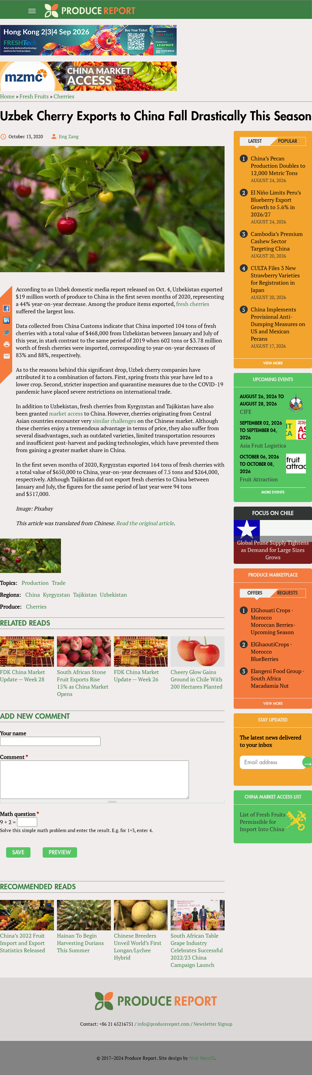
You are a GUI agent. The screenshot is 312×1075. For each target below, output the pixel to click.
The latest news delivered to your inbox (270, 741)
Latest (255, 141)
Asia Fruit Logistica (263, 445)
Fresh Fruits (34, 96)
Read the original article (145, 523)
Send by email (6, 356)
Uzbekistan (113, 594)
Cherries (64, 96)
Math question (19, 813)
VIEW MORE (273, 363)
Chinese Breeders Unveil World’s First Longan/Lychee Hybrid (137, 946)
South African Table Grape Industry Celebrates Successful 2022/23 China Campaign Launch (197, 950)
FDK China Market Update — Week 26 (136, 675)
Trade (59, 582)
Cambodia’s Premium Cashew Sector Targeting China (277, 241)
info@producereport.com (163, 1024)
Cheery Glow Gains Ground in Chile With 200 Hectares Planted (196, 679)
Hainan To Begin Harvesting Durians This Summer (80, 943)
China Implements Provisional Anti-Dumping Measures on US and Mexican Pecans (278, 324)
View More (273, 703)
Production (35, 582)
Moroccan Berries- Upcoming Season (273, 628)
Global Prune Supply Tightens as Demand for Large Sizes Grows (273, 550)
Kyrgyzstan (56, 594)
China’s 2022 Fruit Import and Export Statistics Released (22, 943)
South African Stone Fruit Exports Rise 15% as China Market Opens (82, 682)
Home (7, 96)
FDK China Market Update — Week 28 (22, 675)
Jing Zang (69, 136)
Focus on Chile (273, 513)
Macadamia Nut (270, 685)
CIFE (245, 411)
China (32, 594)
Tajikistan (85, 594)
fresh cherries (192, 303)
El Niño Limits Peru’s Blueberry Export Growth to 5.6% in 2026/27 (276, 203)
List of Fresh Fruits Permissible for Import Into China (262, 822)
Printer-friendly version (6, 344)
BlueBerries (264, 658)
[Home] (90, 10)
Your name (13, 733)
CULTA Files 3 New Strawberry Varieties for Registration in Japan (275, 278)
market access (66, 413)
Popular (287, 141)
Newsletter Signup (212, 1024)
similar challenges (114, 420)
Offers (254, 593)
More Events (272, 492)
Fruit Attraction (259, 479)
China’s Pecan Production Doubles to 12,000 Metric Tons (278, 166)
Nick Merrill (201, 1058)
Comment (14, 757)
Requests (287, 593)
